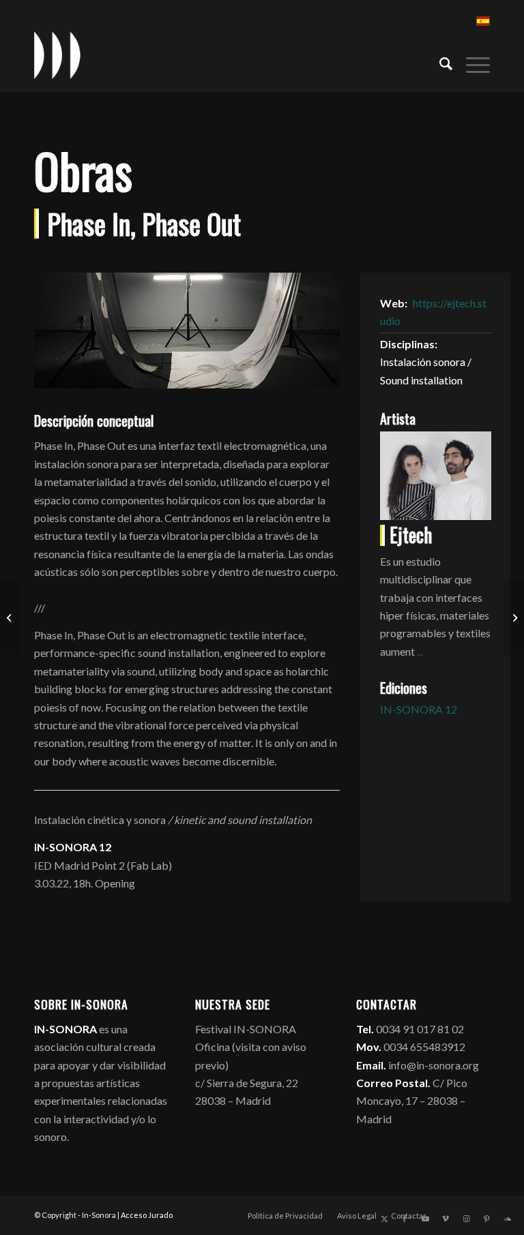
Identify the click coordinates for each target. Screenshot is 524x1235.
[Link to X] (384, 1218)
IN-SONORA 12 (418, 709)
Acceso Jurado (147, 1214)
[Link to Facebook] (404, 1218)
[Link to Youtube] (425, 1218)
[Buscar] (439, 62)
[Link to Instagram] (466, 1218)
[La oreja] (513, 617)
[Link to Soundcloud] (507, 1218)
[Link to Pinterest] (486, 1218)
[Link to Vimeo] (445, 1218)
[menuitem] (439, 62)
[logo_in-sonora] (57, 55)
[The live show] (10, 617)
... (420, 651)
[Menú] (471, 62)
